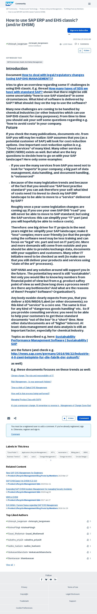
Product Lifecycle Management (51, 9)
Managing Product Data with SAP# (26, 400)
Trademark (24, 601)
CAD (25, 457)
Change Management (47, 457)
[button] (80, 50)
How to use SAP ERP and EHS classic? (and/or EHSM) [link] (26, 12)
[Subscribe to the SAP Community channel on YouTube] (51, 579)
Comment (15, 434)
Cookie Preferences (24, 608)
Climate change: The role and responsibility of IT (32, 376)
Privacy (24, 587)
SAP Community (11, 9)
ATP (52, 452)
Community (20, 4)
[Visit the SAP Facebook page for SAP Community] (42, 579)
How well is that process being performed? (30, 393)
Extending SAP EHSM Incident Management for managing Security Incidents (39, 489)
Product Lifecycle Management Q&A (24, 484)
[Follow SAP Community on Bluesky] (46, 579)
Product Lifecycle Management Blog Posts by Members (33, 476)
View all (9, 565)
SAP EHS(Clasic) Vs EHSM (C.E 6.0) (21, 481)
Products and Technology (28, 9)
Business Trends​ (13, 457)
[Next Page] (50, 460)
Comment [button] (84, 418)
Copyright (24, 594)
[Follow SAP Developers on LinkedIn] (55, 579)
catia (33, 457)
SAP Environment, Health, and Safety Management (24, 62)
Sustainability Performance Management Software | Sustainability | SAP (49, 340)
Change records (65, 457)
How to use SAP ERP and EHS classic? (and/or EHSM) (42, 22)
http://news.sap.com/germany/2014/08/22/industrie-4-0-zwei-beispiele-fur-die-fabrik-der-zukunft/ (50, 355)
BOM (85, 452)
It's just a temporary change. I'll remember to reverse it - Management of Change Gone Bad (51, 405)
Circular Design (81, 457)
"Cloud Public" (12, 452)
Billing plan (75, 452)
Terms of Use (73, 587)
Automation (62, 452)
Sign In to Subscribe (79, 30)
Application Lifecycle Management (34, 452)
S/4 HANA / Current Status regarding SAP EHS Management (32, 505)
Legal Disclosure (73, 594)
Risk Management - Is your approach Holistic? (31, 382)
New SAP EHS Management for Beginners (24, 473)
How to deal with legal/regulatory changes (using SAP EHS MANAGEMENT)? (45, 76)
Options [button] (68, 34)
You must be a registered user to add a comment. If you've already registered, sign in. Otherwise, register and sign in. (47, 428)
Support (72, 601)
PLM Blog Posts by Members (73, 9)
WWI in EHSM (12, 497)
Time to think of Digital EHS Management (29, 388)
